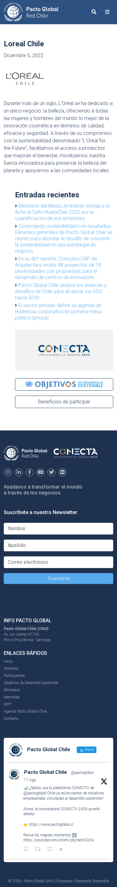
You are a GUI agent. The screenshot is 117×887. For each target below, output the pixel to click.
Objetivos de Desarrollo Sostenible (31, 683)
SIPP (7, 704)
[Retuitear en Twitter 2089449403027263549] (39, 849)
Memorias (12, 697)
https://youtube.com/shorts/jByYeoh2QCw (58, 840)
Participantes (14, 675)
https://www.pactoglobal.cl (51, 824)
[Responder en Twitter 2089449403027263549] (27, 849)
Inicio (8, 661)
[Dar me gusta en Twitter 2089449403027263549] (52, 849)
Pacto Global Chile (45, 772)
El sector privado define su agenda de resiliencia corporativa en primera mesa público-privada (58, 311)
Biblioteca (12, 690)
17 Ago (30, 780)
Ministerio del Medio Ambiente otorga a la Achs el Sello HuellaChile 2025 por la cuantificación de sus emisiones (62, 212)
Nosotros (11, 668)
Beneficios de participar (64, 402)
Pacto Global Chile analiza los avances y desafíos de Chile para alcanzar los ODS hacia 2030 (61, 291)
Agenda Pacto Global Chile (25, 711)
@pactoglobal (82, 772)
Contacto (11, 718)
